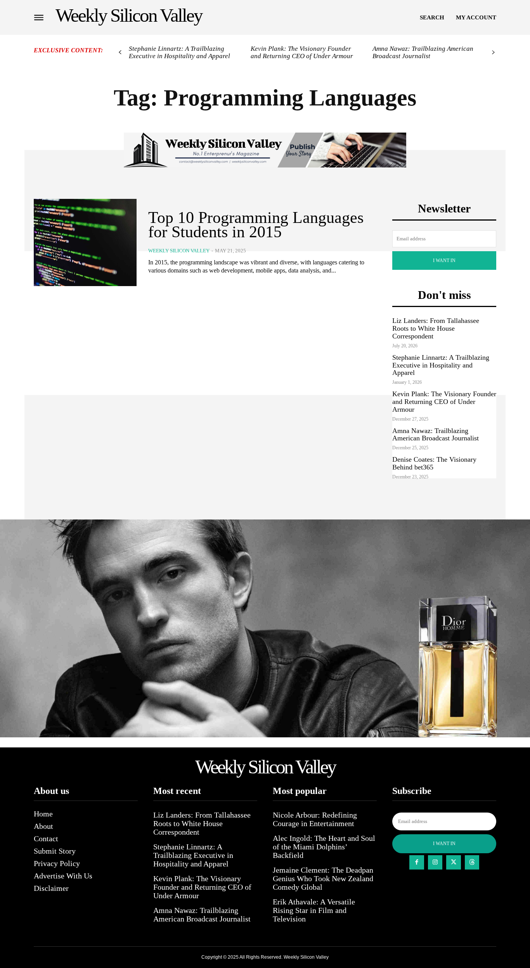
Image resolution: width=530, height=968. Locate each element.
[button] (432, 17)
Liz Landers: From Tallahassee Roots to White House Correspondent (435, 328)
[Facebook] (416, 862)
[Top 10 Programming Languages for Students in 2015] (85, 242)
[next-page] (493, 52)
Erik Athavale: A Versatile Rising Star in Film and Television (314, 910)
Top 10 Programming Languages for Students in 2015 (256, 225)
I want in (444, 260)
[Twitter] (453, 862)
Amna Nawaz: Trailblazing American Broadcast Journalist (422, 52)
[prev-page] (120, 52)
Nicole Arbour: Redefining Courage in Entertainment (315, 819)
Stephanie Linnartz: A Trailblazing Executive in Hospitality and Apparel (179, 52)
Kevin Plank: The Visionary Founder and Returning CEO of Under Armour (302, 52)
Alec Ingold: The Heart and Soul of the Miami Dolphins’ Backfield (324, 846)
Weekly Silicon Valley (179, 251)
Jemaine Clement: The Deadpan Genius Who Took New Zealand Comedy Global (323, 878)
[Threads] (472, 862)
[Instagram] (435, 862)
